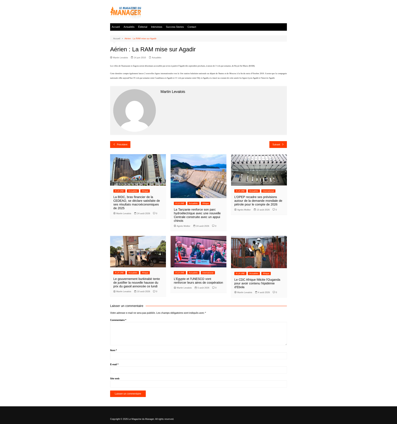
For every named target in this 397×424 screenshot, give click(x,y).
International (268, 191)
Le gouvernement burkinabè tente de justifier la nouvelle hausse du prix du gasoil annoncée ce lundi (136, 282)
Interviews (156, 27)
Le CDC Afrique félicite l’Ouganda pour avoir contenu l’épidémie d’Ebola (257, 283)
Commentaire (118, 320)
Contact (191, 27)
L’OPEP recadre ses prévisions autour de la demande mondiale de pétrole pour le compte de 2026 (258, 200)
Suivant (276, 144)
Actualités (129, 27)
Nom (113, 350)
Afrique (145, 191)
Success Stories (175, 27)
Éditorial (142, 27)
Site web (114, 378)
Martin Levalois (120, 57)
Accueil (116, 27)
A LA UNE (119, 191)
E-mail (114, 364)
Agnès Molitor (183, 226)
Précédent (122, 144)
